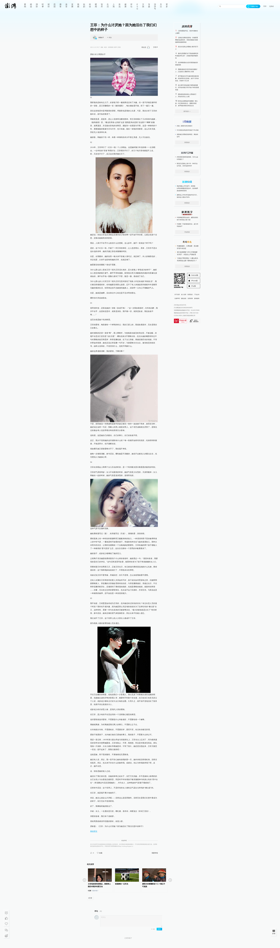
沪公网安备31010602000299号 (183, 307)
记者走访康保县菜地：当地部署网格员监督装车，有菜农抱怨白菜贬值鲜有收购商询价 (186, 40)
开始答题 (187, 232)
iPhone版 (194, 281)
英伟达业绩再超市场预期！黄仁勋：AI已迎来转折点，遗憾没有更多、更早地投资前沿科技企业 (186, 103)
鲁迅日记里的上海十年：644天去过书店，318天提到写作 (187, 165)
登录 (264, 6)
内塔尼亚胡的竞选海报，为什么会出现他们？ (187, 158)
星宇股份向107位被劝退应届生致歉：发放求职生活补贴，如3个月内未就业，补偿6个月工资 (187, 78)
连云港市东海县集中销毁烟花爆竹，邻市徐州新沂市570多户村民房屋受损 (187, 87)
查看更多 (187, 142)
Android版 (194, 275)
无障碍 (271, 6)
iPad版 (193, 286)
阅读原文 (93, 831)
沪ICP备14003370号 (180, 305)
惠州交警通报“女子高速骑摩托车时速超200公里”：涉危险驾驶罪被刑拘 (186, 56)
